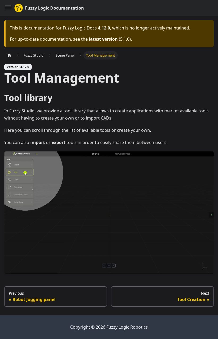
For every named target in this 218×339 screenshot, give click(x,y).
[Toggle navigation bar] (8, 8)
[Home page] (9, 55)
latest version (103, 39)
